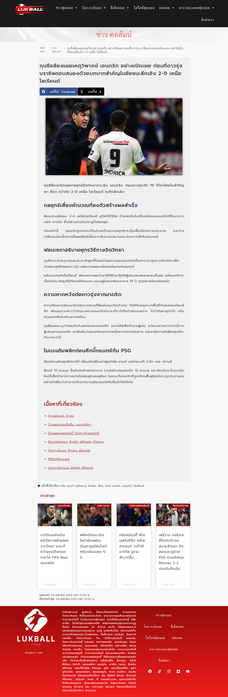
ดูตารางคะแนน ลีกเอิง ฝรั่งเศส (70, 467)
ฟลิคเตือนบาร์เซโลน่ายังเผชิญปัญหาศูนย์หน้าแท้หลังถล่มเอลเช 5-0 (93, 546)
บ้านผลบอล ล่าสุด (61, 415)
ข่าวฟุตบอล (64, 7)
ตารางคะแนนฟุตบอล (194, 7)
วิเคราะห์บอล (92, 7)
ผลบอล (164, 7)
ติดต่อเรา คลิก (34, 653)
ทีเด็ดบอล (117, 7)
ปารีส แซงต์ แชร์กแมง (72, 486)
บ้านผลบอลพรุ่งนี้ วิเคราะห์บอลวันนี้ (73, 433)
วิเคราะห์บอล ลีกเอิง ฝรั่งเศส (69, 450)
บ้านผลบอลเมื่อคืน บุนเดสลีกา (69, 424)
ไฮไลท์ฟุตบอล (144, 7)
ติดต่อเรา (207, 19)
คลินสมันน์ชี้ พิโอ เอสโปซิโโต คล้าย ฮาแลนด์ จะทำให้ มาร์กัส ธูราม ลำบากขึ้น (132, 546)
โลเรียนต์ (139, 486)
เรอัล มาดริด (112, 486)
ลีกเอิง (92, 486)
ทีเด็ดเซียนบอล (59, 459)
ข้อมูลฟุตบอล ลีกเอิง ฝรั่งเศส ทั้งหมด (76, 441)
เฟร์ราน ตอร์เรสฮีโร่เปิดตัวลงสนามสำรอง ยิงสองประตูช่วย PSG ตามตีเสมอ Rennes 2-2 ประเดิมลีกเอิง (171, 551)
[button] (59, 92)
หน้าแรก (42, 49)
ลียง (100, 486)
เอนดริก (127, 486)
